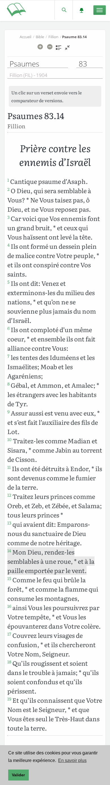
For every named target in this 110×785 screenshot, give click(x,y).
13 (9, 523)
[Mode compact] (67, 49)
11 (9, 467)
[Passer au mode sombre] (81, 10)
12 (9, 495)
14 (9, 550)
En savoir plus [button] (72, 760)
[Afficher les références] (58, 49)
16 (9, 606)
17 (9, 634)
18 (9, 662)
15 (9, 578)
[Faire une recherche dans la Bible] (63, 10)
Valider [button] (18, 775)
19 (9, 699)
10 (9, 439)
